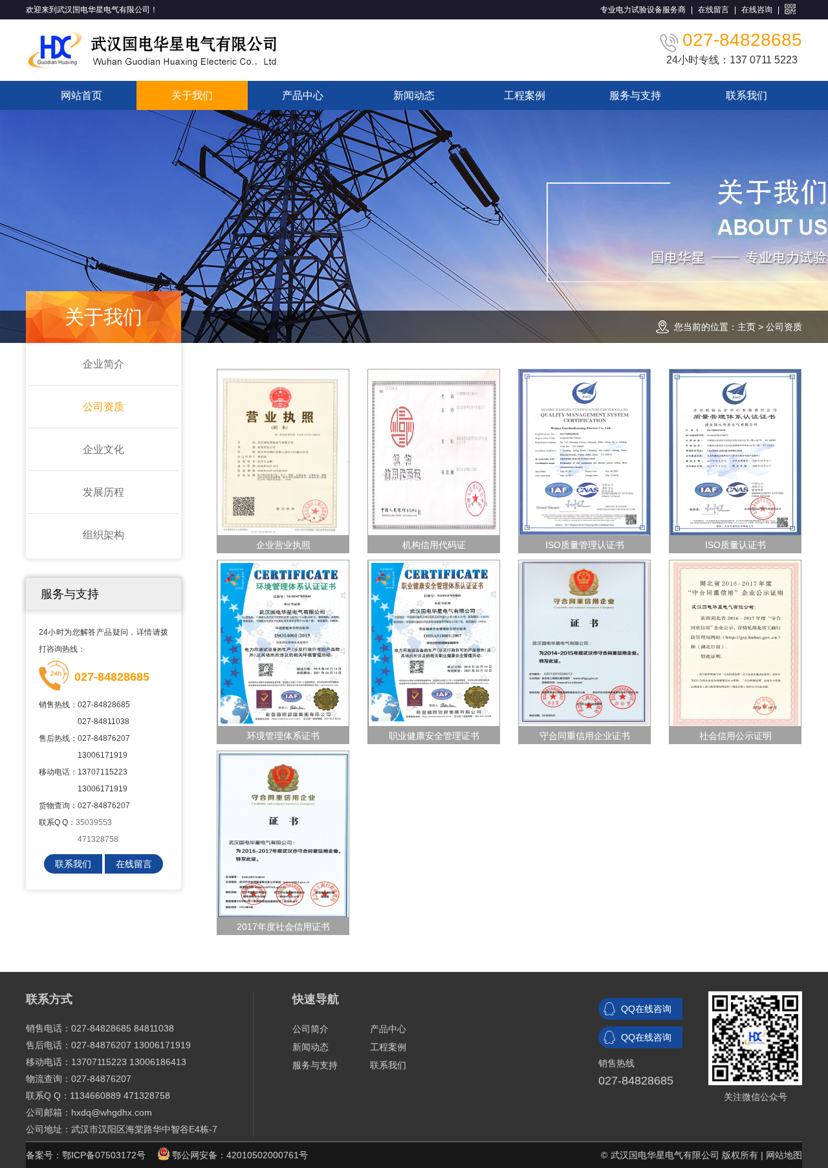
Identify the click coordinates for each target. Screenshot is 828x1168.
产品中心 (302, 95)
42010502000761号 (267, 1155)
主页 (746, 327)
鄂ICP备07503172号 (104, 1155)
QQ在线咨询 (646, 1009)
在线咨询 (756, 9)
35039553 (94, 822)
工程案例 (524, 95)
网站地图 (784, 1155)
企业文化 (103, 449)
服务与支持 (635, 95)
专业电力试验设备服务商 (643, 9)
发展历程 (103, 492)
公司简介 (310, 1029)
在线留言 (713, 9)
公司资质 (784, 327)
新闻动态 (414, 95)
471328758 (98, 839)
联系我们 (746, 95)
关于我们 (192, 95)
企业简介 (103, 363)
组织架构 (103, 534)
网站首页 (81, 95)
